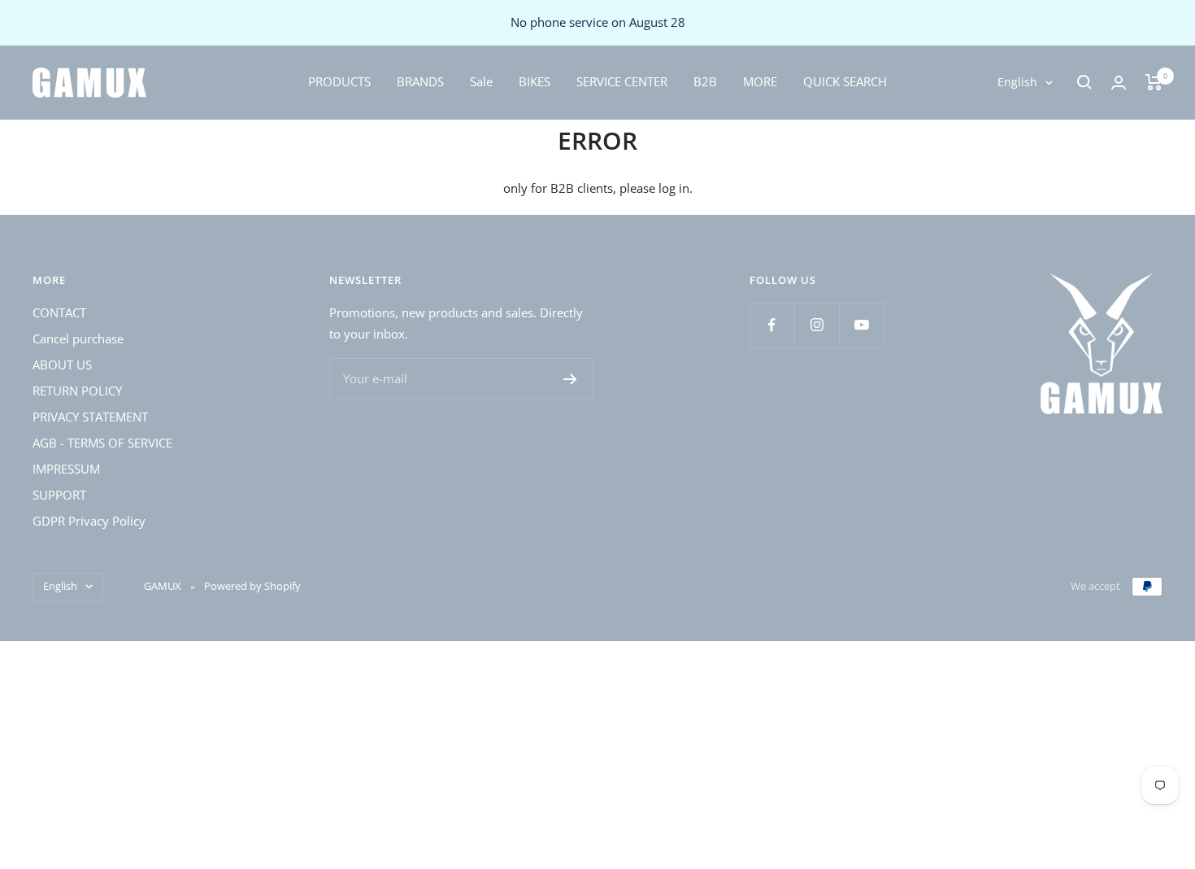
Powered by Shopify (252, 586)
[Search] (1084, 82)
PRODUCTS (339, 81)
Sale (481, 81)
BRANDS (420, 81)
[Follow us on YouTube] (861, 325)
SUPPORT (59, 495)
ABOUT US (62, 364)
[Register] (570, 379)
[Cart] (1153, 82)
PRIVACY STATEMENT (90, 416)
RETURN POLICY (77, 390)
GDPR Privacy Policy (89, 521)
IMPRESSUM (66, 469)
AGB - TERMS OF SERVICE (102, 442)
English (1017, 82)
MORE (760, 81)
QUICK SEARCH (845, 81)
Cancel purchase (78, 338)
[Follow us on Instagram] (816, 325)
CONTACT (59, 312)
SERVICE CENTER (621, 81)
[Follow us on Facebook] (772, 325)
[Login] (1118, 83)
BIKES (534, 81)
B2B (705, 81)
